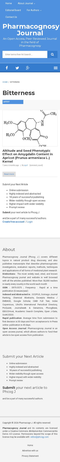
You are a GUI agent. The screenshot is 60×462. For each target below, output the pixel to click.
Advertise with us (30, 451)
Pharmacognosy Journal (30, 29)
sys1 (26, 165)
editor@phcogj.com (39, 437)
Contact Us (11, 17)
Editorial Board (13, 10)
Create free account (13, 221)
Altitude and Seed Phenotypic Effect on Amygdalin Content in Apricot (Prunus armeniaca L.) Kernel (27, 156)
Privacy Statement (30, 456)
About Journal (25, 3)
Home (9, 3)
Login (30, 221)
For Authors (33, 10)
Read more (9, 174)
